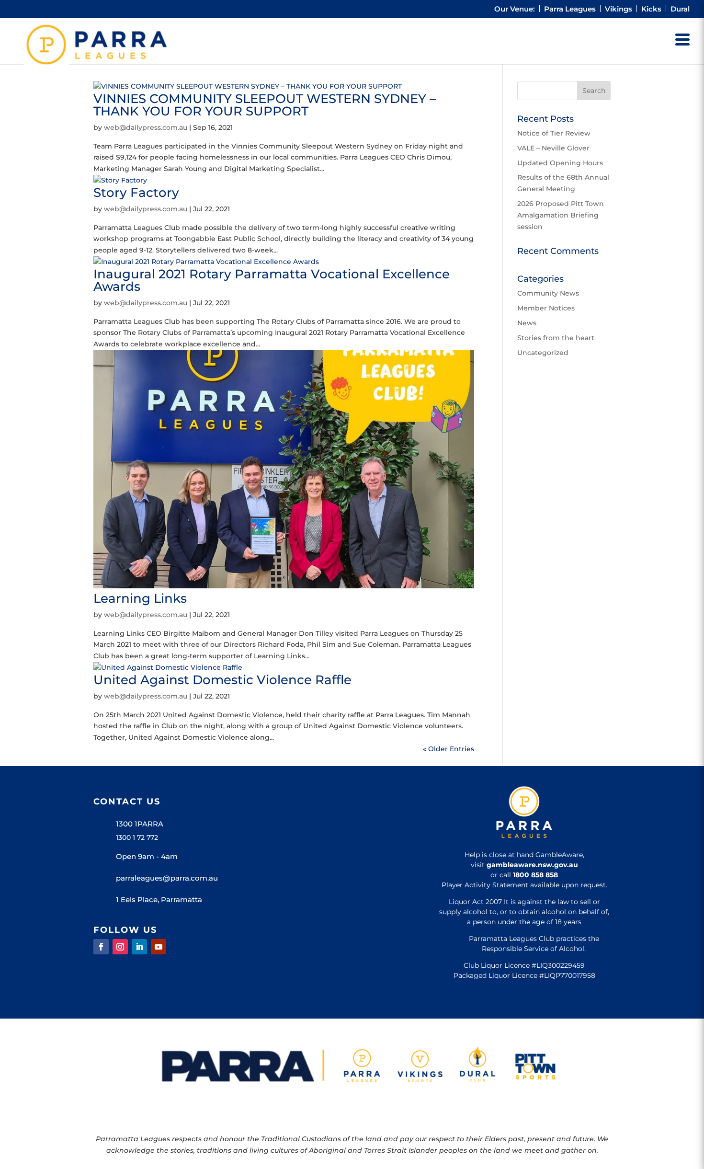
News (526, 323)
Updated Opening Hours (560, 163)
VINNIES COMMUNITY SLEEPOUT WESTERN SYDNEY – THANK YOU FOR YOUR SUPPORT (264, 105)
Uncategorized (542, 352)
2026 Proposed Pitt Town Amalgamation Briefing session (560, 215)
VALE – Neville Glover (553, 148)
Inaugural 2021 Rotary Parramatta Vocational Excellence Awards (271, 280)
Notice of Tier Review (553, 133)
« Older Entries (448, 749)
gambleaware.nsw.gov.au (532, 864)
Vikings (618, 9)
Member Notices (546, 308)
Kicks (651, 9)
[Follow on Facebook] (101, 946)
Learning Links (140, 598)
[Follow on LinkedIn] (139, 946)
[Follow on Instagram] (120, 946)
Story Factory (136, 192)
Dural (680, 9)
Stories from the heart (555, 337)
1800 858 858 (535, 875)
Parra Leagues (570, 9)
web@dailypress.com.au (145, 127)
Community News (548, 293)
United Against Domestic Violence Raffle (222, 680)
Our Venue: (514, 9)
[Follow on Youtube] (158, 946)
